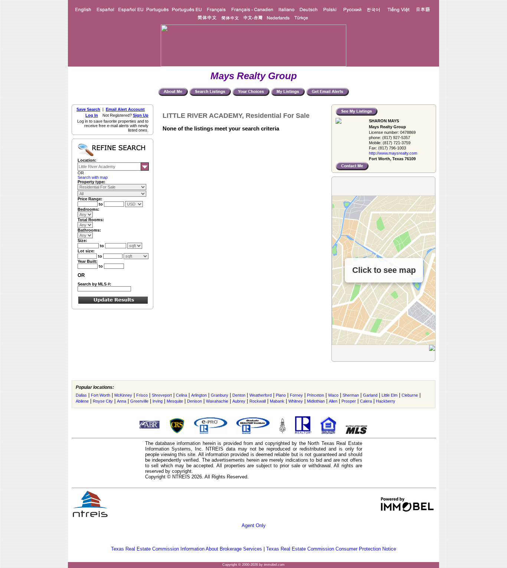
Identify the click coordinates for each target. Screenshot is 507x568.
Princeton (315, 395)
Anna (121, 401)
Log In (91, 115)
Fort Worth (100, 395)
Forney (296, 395)
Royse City (103, 401)
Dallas (81, 395)
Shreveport (162, 395)
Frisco (142, 395)
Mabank (277, 401)
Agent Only (254, 525)
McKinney (123, 395)
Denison (194, 401)
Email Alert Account (125, 109)
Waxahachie (217, 401)
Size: (82, 240)
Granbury (219, 395)
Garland (370, 395)
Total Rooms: (91, 219)
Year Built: (88, 261)
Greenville (139, 401)
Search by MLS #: (94, 284)
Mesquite (175, 401)
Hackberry (385, 401)
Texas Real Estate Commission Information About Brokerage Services (186, 549)
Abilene (82, 401)
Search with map (93, 177)
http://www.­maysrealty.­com (393, 153)
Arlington (199, 395)
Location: (87, 160)
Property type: (91, 182)
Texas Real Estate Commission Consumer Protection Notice (331, 549)
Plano (281, 395)
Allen (333, 401)
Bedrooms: (88, 209)
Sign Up (140, 115)
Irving (158, 401)
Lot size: (86, 251)
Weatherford (260, 395)
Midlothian (316, 401)
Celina (181, 395)
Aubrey (238, 401)
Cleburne (410, 395)
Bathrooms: (89, 230)
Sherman (351, 395)
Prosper (348, 401)
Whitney (295, 401)
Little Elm (390, 395)
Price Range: (90, 199)
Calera (366, 401)
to (101, 204)
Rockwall (257, 401)
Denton (238, 395)
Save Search (88, 109)
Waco (333, 395)
